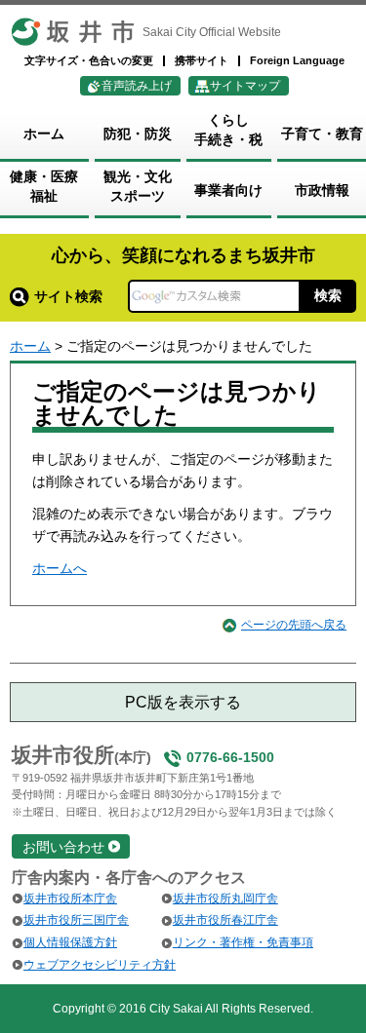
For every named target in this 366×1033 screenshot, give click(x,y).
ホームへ (59, 568)
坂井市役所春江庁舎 (225, 920)
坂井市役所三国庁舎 (76, 920)
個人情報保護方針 (70, 942)
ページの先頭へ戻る (293, 624)
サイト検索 (68, 296)
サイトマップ (245, 86)
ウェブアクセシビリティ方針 (99, 965)
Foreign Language (297, 60)
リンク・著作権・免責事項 (243, 942)
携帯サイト (201, 60)
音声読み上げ (137, 86)
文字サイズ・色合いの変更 (88, 60)
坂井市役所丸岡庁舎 (225, 898)
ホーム (30, 346)
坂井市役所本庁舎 (70, 898)
